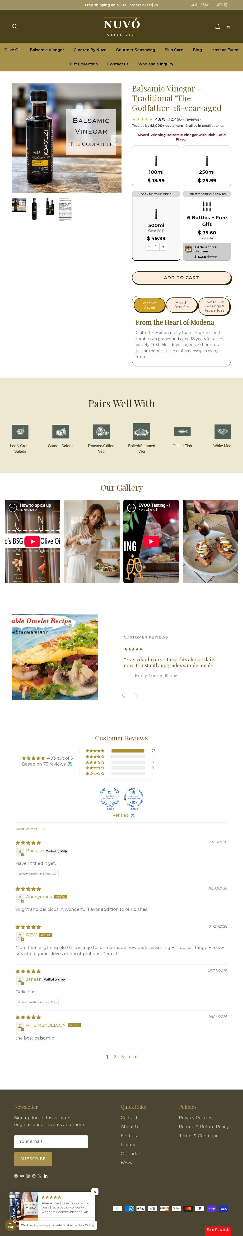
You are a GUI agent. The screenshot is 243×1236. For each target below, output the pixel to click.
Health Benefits (181, 305)
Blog (197, 50)
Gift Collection (84, 64)
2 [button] (115, 1056)
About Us (130, 1126)
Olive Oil (12, 50)
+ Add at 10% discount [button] (205, 249)
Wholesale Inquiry (155, 64)
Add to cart (181, 277)
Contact (129, 1117)
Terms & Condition (199, 1135)
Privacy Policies (195, 1117)
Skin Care (174, 50)
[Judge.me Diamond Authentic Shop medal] (109, 797)
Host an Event (225, 50)
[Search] (15, 26)
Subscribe (33, 1159)
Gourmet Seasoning (135, 50)
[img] (28, 842)
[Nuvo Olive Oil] (121, 26)
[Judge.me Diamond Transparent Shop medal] (133, 797)
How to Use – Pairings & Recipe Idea (214, 306)
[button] (156, 169)
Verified (120, 815)
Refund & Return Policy (204, 1126)
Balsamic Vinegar (47, 50)
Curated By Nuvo (90, 50)
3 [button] (122, 1056)
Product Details (149, 305)
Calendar (130, 1153)
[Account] (217, 26)
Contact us (118, 64)
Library (128, 1144)
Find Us (129, 1135)
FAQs (126, 1162)
